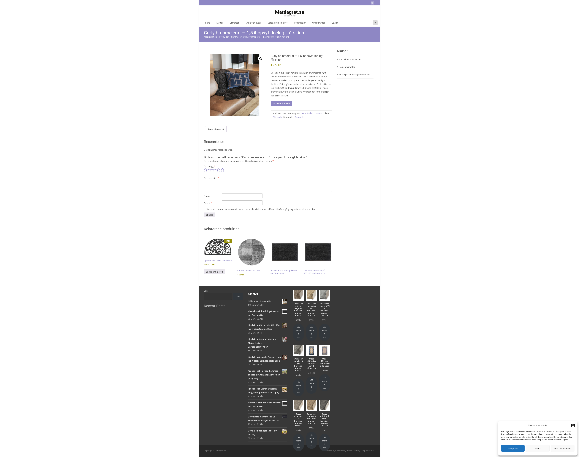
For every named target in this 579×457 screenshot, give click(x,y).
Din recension (211, 178)
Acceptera (513, 448)
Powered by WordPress (335, 450)
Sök (205, 290)
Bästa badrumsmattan (350, 59)
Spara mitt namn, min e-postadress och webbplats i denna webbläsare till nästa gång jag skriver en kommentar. (260, 209)
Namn (208, 196)
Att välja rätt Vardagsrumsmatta (354, 74)
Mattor (219, 22)
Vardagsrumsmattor (277, 22)
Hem (207, 22)
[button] (572, 425)
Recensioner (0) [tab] (215, 129)
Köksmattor (300, 22)
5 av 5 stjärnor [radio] (222, 170)
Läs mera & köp (281, 103)
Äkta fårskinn (307, 113)
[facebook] (372, 3)
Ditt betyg (209, 166)
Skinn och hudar (253, 22)
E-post (208, 203)
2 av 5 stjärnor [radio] (210, 170)
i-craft (355, 450)
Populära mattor (347, 67)
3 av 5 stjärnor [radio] (214, 170)
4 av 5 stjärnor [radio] (218, 170)
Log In (335, 22)
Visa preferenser (562, 448)
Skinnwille (278, 117)
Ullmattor (234, 22)
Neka (538, 448)
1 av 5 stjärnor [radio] (205, 170)
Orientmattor (318, 22)
